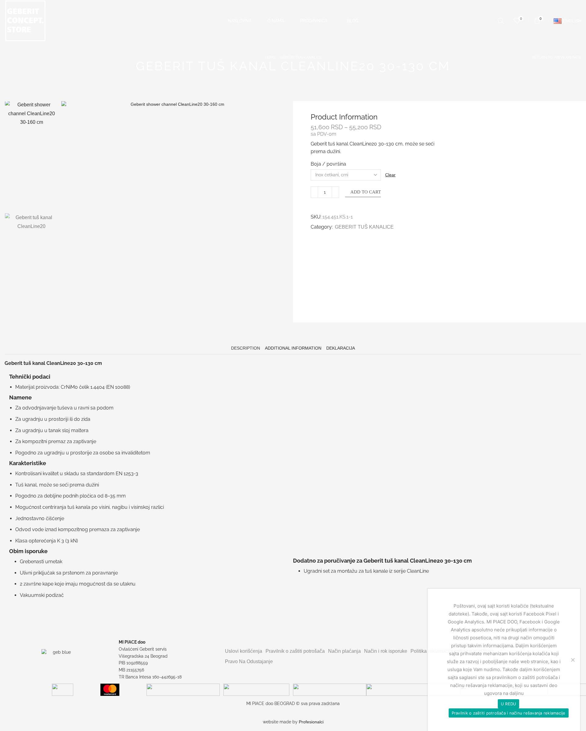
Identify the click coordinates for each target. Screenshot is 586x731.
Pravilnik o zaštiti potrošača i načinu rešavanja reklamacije (509, 713)
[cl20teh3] (31, 295)
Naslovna (239, 20)
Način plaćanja (344, 651)
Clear (390, 174)
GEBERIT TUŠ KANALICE (300, 57)
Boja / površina (328, 164)
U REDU (508, 703)
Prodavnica (313, 20)
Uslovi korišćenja (243, 651)
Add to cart (365, 191)
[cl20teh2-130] (31, 184)
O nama (275, 20)
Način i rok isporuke (385, 651)
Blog (352, 20)
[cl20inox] (31, 127)
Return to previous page (556, 57)
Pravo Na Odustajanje (249, 661)
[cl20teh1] (31, 239)
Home (270, 57)
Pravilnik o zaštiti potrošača (295, 651)
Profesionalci (311, 721)
